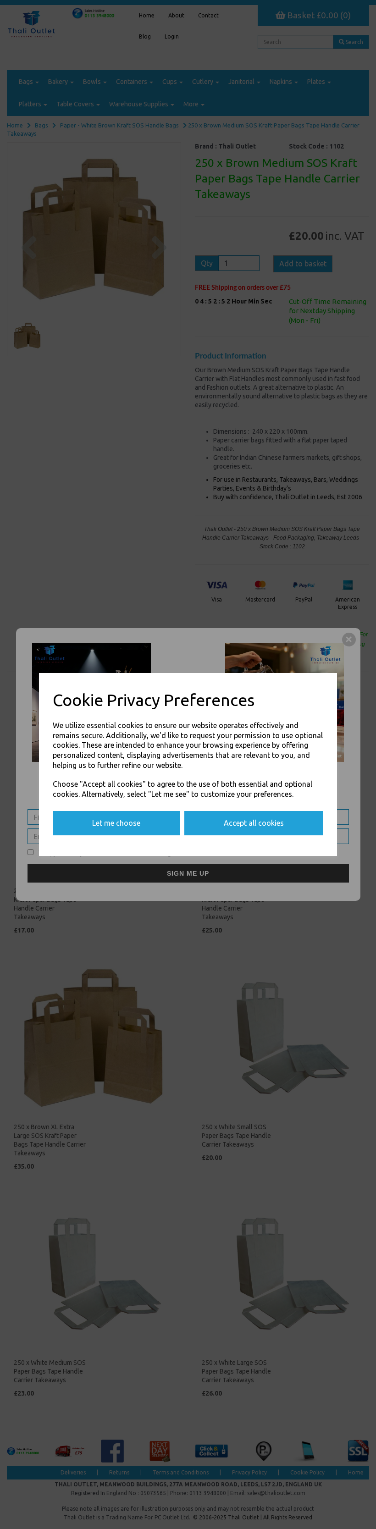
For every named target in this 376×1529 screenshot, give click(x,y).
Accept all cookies (254, 823)
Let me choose (116, 823)
